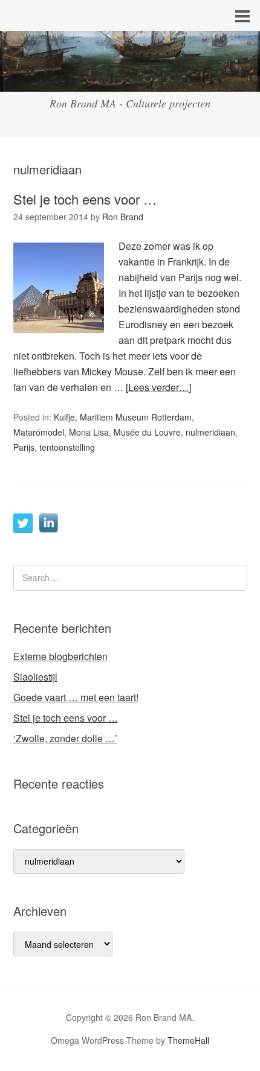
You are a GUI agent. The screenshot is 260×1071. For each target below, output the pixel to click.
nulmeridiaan (210, 432)
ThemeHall (188, 1040)
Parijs (23, 447)
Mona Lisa (89, 432)
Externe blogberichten (60, 656)
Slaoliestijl (35, 677)
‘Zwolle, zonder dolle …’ (65, 738)
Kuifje (64, 417)
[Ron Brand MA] (130, 80)
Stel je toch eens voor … (85, 198)
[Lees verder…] (158, 387)
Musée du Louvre (147, 432)
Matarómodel (38, 432)
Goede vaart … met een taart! (75, 697)
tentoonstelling (67, 447)
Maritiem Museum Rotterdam (136, 417)
